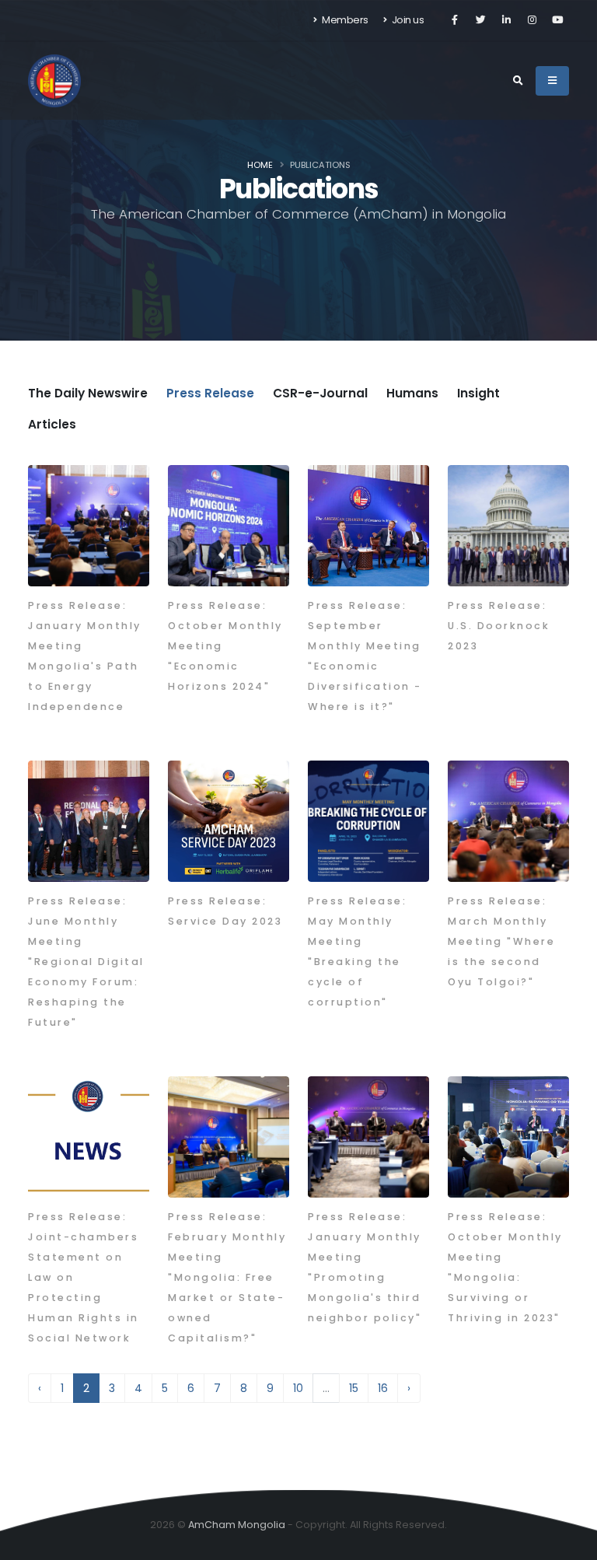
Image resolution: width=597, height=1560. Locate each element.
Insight (478, 393)
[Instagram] (532, 20)
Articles (52, 424)
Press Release (210, 393)
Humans (412, 393)
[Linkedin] (506, 20)
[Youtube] (557, 20)
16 (383, 1388)
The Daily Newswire (88, 393)
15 (353, 1388)
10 (298, 1388)
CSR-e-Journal (320, 393)
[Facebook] (455, 20)
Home (260, 165)
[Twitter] (480, 20)
